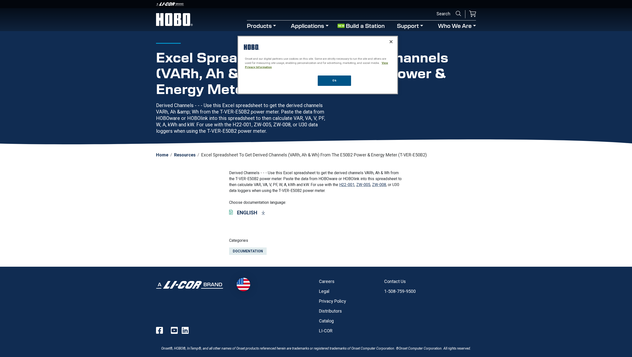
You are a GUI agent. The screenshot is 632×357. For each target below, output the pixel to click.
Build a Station (365, 25)
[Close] (391, 41)
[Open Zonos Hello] (243, 284)
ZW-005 (363, 184)
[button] (472, 14)
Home (162, 154)
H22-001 (347, 184)
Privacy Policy (332, 301)
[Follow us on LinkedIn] (185, 330)
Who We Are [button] (455, 25)
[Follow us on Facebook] (159, 330)
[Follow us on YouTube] (174, 330)
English (247, 213)
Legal (324, 291)
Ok (334, 80)
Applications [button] (307, 25)
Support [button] (408, 25)
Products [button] (259, 25)
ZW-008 (379, 184)
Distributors (330, 311)
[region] (317, 65)
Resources (185, 154)
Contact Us (395, 281)
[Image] (316, 4)
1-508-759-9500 (400, 291)
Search (458, 13)
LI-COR (326, 330)
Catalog (326, 320)
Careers (327, 281)
